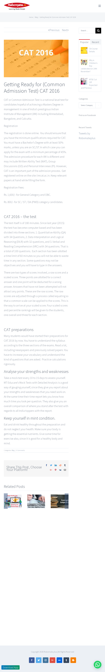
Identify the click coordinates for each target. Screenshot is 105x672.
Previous (55, 30)
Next (64, 30)
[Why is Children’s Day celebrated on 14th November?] (84, 61)
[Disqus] (36, 540)
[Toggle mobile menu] (99, 5)
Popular (84, 42)
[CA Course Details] (84, 49)
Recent (95, 42)
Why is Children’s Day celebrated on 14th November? (89, 66)
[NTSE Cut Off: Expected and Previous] (84, 80)
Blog (13, 450)
